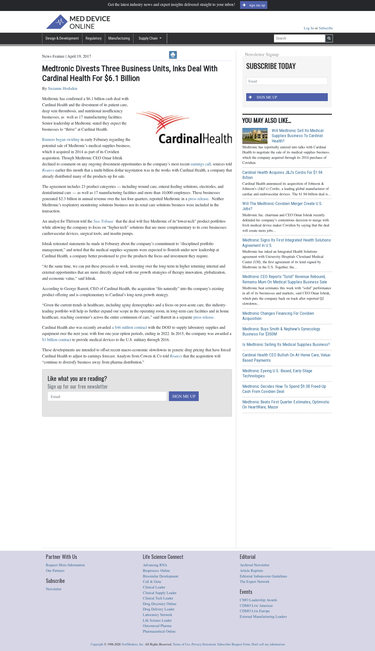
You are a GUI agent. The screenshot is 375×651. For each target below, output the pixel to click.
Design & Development (62, 38)
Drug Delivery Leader (158, 609)
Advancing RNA (155, 564)
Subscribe (326, 28)
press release (198, 198)
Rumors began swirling (61, 139)
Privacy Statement (204, 644)
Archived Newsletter (254, 564)
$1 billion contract (56, 339)
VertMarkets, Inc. (132, 644)
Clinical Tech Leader (158, 598)
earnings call (201, 163)
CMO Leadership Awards (258, 599)
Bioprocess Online (156, 570)
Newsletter (53, 588)
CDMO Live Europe (255, 610)
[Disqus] (137, 482)
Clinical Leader (154, 587)
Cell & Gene (152, 581)
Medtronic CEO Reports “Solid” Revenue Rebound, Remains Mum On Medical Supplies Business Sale (284, 279)
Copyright (97, 644)
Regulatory (94, 38)
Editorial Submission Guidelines (263, 576)
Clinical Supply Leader (160, 592)
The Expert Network (254, 581)
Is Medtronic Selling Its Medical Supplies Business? (286, 344)
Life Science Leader (157, 620)
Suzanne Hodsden (62, 88)
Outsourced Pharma (157, 625)
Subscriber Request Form (233, 644)
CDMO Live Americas (256, 605)
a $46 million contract (129, 327)
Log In (309, 28)
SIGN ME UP (183, 396)
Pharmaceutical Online (159, 631)
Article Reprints (251, 570)
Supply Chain (148, 38)
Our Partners (55, 570)
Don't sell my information (268, 644)
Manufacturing (119, 38)
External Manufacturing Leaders (263, 616)
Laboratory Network (157, 614)
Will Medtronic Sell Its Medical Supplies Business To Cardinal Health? (297, 135)
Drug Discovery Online (159, 603)
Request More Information (65, 564)
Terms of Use (181, 644)
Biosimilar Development (160, 576)
